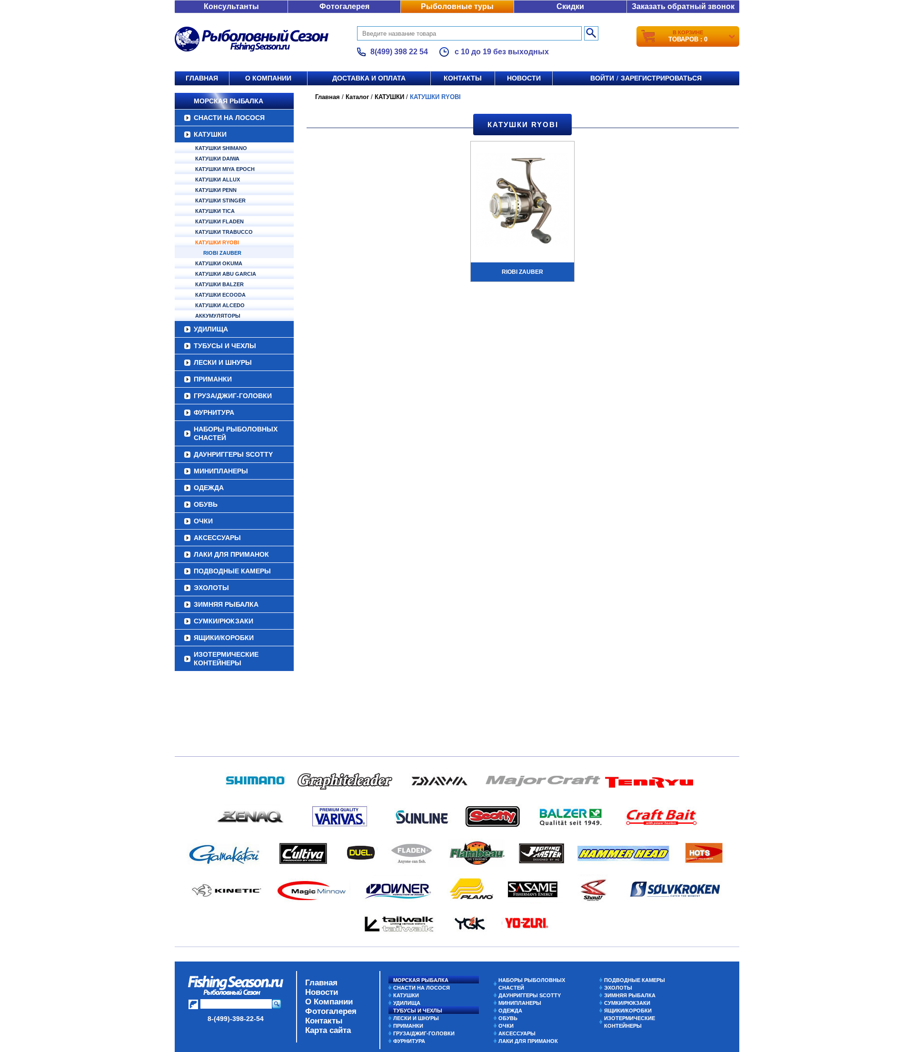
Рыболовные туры (457, 6)
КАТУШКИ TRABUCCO (224, 232)
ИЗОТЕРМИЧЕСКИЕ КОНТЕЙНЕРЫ (226, 659)
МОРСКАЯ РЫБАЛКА (228, 101)
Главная (202, 78)
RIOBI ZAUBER (222, 253)
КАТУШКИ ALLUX (217, 179)
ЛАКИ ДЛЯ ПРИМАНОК (231, 554)
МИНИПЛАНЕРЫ (221, 471)
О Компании (329, 1001)
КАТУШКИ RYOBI (217, 242)
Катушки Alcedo (220, 305)
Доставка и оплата (369, 78)
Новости (524, 78)
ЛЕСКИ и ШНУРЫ (223, 362)
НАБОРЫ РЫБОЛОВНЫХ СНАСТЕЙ (236, 433)
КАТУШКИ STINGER (220, 200)
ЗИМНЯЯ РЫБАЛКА (226, 604)
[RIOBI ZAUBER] (522, 200)
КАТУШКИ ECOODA (220, 295)
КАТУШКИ (210, 134)
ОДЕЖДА (209, 487)
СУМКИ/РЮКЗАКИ (223, 621)
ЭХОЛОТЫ (211, 587)
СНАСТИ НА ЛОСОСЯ (229, 117)
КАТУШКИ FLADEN (219, 221)
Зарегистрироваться (661, 78)
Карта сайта (328, 1030)
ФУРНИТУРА (214, 412)
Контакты (463, 78)
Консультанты (231, 6)
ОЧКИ (203, 521)
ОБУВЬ (206, 504)
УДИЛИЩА (211, 329)
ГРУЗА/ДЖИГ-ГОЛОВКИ (233, 396)
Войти (602, 78)
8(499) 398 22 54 (399, 52)
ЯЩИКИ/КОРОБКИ (224, 637)
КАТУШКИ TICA (215, 211)
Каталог (357, 96)
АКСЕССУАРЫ (217, 537)
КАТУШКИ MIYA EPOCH (225, 169)
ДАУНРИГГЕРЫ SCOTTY (233, 454)
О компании (268, 78)
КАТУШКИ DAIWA (217, 158)
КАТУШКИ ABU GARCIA (225, 274)
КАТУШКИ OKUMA (218, 263)
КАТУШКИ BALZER (219, 284)
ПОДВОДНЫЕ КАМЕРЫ (232, 571)
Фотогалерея (344, 6)
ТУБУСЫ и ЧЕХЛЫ (225, 346)
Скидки (570, 6)
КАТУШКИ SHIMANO (221, 148)
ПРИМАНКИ (213, 379)
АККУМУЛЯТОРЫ (217, 316)
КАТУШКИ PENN (216, 190)
